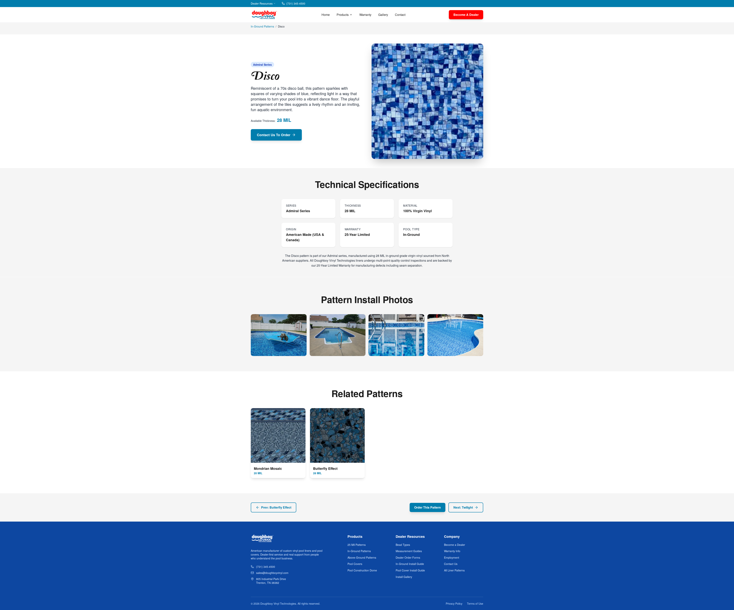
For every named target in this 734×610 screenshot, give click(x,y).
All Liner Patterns (454, 570)
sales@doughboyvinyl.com (272, 573)
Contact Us (450, 564)
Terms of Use (475, 603)
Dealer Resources (262, 3)
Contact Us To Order (273, 134)
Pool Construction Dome (362, 570)
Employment (451, 557)
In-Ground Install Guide (410, 564)
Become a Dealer (454, 545)
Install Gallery (404, 577)
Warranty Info (452, 551)
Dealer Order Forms (408, 557)
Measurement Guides (409, 551)
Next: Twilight (463, 507)
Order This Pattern (427, 507)
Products (343, 14)
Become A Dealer (466, 14)
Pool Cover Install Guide (410, 570)
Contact (400, 14)
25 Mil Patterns (357, 545)
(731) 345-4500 (295, 3)
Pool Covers (355, 564)
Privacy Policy (454, 603)
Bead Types (403, 545)
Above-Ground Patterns (362, 557)
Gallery (383, 14)
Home (326, 14)
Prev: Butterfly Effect (276, 507)
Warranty (365, 14)
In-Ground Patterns (262, 26)
